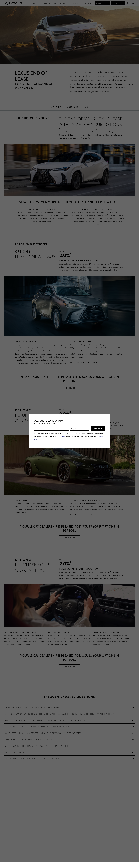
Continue (98, 429)
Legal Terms (61, 436)
